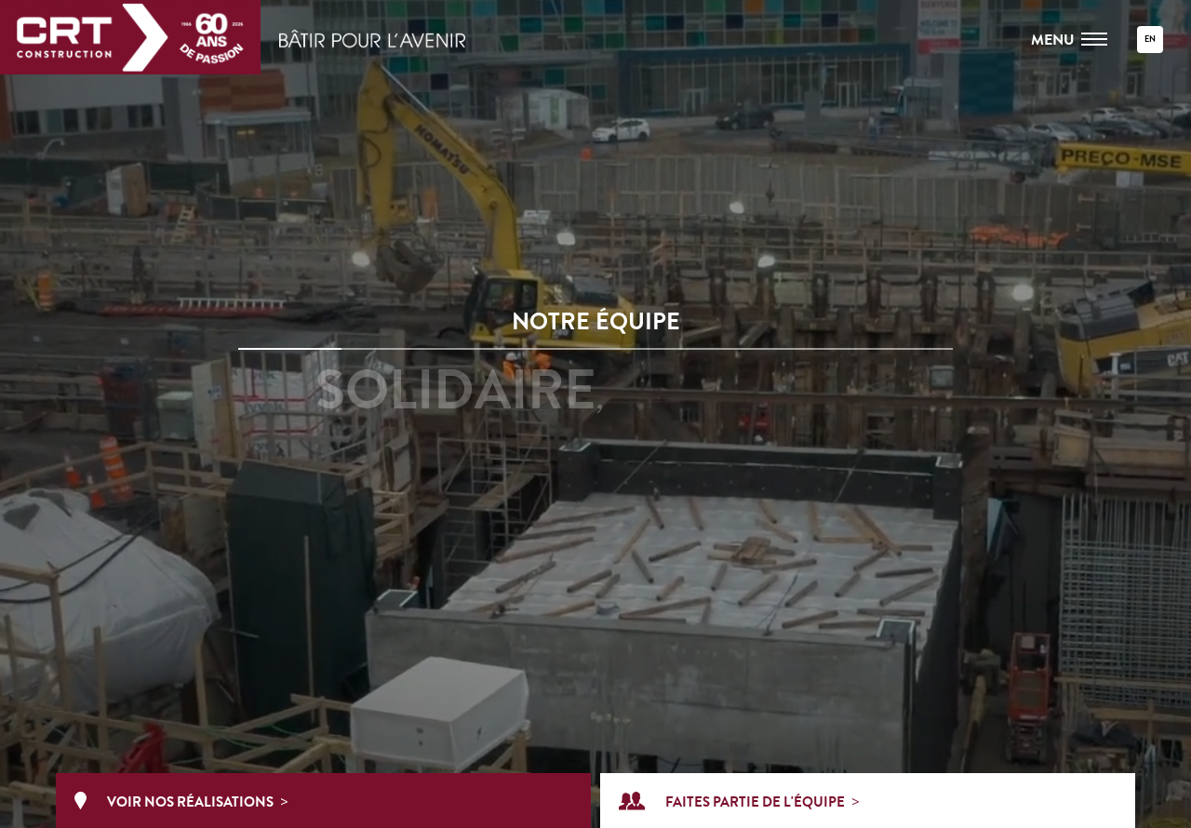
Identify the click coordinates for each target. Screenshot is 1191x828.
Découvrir (595, 506)
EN (1150, 39)
